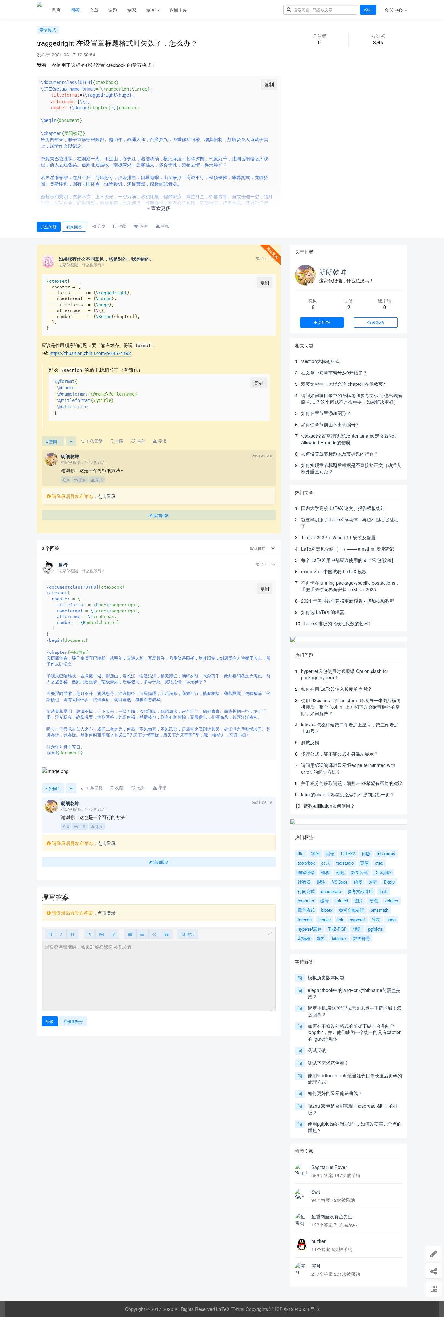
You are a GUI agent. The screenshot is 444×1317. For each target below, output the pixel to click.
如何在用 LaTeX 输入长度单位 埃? (336, 689)
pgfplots (375, 929)
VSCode (339, 882)
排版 (366, 853)
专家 (131, 9)
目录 (330, 853)
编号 (324, 900)
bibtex (327, 910)
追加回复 (160, 515)
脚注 (321, 882)
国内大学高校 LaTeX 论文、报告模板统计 (343, 508)
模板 (325, 872)
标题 (340, 872)
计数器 (304, 882)
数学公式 (359, 872)
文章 (93, 9)
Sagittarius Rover (329, 1167)
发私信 (377, 322)
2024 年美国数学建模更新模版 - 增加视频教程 (347, 600)
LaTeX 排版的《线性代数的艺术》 (338, 623)
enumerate (331, 891)
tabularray (386, 853)
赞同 (54, 441)
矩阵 (357, 929)
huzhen (319, 1241)
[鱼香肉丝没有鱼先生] (301, 1219)
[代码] (154, 934)
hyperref (357, 919)
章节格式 (47, 30)
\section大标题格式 (320, 361)
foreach (305, 919)
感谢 (143, 226)
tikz (301, 853)
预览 (189, 934)
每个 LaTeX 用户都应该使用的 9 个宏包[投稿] (347, 560)
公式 (325, 863)
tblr (340, 919)
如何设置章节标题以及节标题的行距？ (339, 453)
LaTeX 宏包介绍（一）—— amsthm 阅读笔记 (347, 548)
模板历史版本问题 (326, 977)
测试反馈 (310, 742)
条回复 (94, 441)
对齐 (373, 882)
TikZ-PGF (337, 929)
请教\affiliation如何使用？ (329, 805)
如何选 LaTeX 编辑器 (322, 612)
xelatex (391, 900)
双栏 (321, 938)
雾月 (315, 1265)
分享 (101, 226)
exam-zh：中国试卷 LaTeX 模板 (334, 571)
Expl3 (389, 882)
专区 (151, 9)
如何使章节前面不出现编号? (329, 424)
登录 (50, 1021)
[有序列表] (142, 934)
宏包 (374, 900)
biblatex (339, 938)
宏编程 (304, 938)
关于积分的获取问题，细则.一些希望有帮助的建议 (351, 783)
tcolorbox (306, 863)
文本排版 (382, 872)
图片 (359, 900)
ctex (379, 863)
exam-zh (306, 900)
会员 (394, 9)
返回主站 (178, 9)
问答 (75, 9)
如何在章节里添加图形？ (326, 413)
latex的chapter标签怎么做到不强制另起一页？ (348, 794)
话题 (112, 9)
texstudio (345, 863)
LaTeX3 (348, 853)
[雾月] (301, 1268)
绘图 (358, 882)
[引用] (167, 934)
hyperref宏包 (309, 929)
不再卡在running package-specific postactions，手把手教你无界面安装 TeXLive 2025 (350, 585)
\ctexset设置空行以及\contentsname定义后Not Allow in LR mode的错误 (348, 439)
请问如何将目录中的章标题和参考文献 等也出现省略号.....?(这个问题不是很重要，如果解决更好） (351, 398)
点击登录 (107, 496)
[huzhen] (301, 1244)
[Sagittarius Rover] (301, 1170)
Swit (315, 1192)
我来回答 (74, 226)
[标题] (72, 934)
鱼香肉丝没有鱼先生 (331, 1216)
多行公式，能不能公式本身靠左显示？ (339, 753)
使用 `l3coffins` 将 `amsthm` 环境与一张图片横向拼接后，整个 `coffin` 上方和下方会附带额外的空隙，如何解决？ (351, 706)
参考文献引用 (360, 891)
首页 (56, 9)
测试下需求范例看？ (328, 1062)
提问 (368, 10)
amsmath (379, 910)
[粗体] (50, 934)
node (391, 919)
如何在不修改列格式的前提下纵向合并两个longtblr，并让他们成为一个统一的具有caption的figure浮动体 (355, 1032)
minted (341, 900)
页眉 (364, 863)
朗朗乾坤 (332, 271)
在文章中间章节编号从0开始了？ (334, 372)
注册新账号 (73, 1021)
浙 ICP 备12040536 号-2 (294, 1309)
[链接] (90, 934)
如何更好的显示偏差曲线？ (335, 1093)
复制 (269, 84)
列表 (376, 919)
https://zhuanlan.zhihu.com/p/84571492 (90, 353)
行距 (383, 891)
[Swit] (301, 1195)
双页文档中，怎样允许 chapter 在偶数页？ (344, 384)
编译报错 (306, 872)
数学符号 (361, 938)
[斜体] (61, 934)
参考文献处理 (351, 910)
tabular (324, 919)
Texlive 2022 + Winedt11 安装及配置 (338, 537)
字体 (315, 853)
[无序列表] (130, 934)
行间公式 (306, 891)
